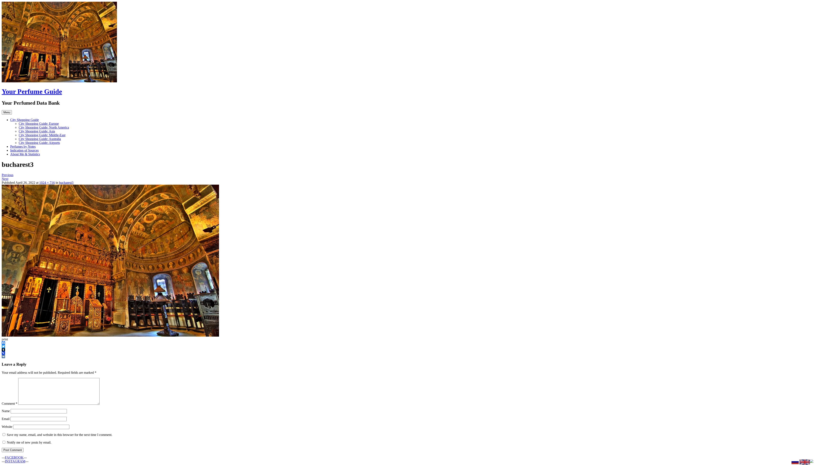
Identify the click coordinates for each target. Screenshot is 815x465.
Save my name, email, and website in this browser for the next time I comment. (59, 435)
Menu (6, 112)
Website (7, 426)
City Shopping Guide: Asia (37, 131)
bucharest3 (66, 182)
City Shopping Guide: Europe (39, 123)
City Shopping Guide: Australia (40, 139)
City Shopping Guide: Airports (39, 143)
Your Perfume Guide (32, 91)
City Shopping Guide (24, 120)
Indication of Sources (24, 150)
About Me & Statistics (25, 154)
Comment (9, 403)
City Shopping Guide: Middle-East (42, 135)
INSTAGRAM (15, 461)
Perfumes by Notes (23, 146)
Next (5, 179)
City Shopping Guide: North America (44, 127)
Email (6, 419)
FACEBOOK (14, 457)
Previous (7, 175)
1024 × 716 (47, 182)
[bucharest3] (110, 335)
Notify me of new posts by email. (29, 442)
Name (6, 411)
